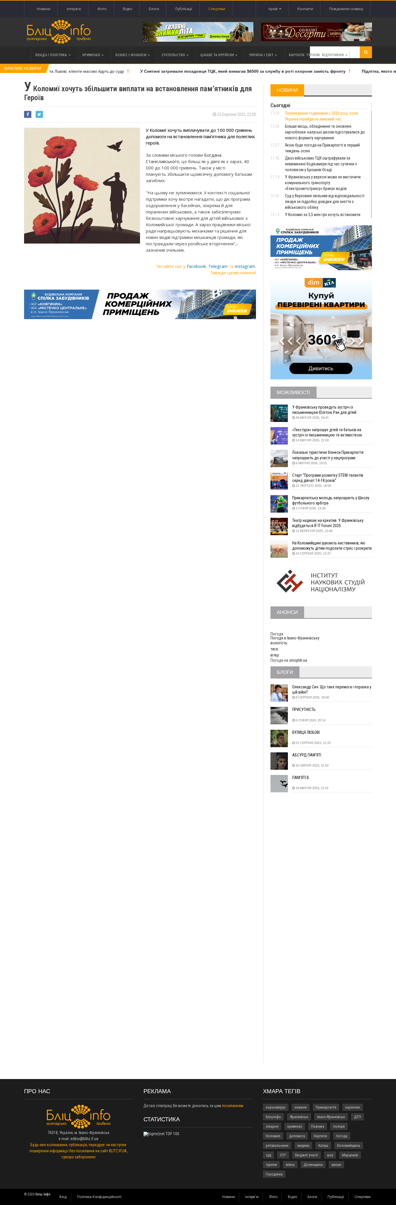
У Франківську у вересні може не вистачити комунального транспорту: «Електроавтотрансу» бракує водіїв (323, 183)
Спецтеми (216, 8)
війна (290, 1164)
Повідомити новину (346, 8)
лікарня (272, 1126)
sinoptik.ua (298, 660)
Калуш (323, 1145)
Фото (102, 8)
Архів (273, 8)
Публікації (183, 8)
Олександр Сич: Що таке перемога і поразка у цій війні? (331, 689)
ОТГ (283, 1155)
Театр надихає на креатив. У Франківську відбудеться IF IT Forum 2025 (328, 523)
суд (268, 1155)
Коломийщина (348, 1145)
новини (301, 1107)
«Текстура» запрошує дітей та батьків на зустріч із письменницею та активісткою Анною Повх (327, 432)
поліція (339, 1126)
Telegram (218, 266)
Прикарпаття (326, 1107)
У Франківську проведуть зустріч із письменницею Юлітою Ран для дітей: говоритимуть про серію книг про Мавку (327, 410)
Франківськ (299, 1117)
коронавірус (276, 1107)
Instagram (245, 266)
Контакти (305, 8)
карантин (352, 1107)
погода (341, 1136)
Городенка (274, 1174)
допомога (297, 1136)
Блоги (154, 8)
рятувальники (277, 1145)
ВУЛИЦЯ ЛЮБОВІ (306, 732)
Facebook (196, 266)
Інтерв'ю (74, 8)
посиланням (232, 1105)
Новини (43, 8)
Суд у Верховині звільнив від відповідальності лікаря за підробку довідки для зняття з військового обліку (324, 201)
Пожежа (317, 1126)
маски (336, 1164)
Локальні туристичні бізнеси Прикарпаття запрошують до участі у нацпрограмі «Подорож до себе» (328, 455)
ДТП (357, 1117)
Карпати (320, 1136)
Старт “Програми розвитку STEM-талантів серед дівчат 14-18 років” (327, 478)
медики (303, 1145)
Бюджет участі (306, 1155)
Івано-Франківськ (331, 1117)
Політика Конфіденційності (99, 1197)
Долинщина (313, 1164)
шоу (330, 1155)
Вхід (63, 1197)
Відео (127, 8)
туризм (271, 1164)
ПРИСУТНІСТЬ (304, 709)
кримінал (294, 1126)
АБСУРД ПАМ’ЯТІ (306, 755)
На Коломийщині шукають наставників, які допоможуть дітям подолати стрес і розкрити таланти (332, 546)
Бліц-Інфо (273, 1117)
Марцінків (350, 1155)
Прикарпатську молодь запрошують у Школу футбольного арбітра (330, 500)
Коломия (273, 1136)
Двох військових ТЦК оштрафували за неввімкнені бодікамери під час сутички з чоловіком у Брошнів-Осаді (321, 164)
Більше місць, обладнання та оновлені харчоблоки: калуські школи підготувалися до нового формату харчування (325, 132)
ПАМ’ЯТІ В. (301, 777)
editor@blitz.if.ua (84, 1138)
